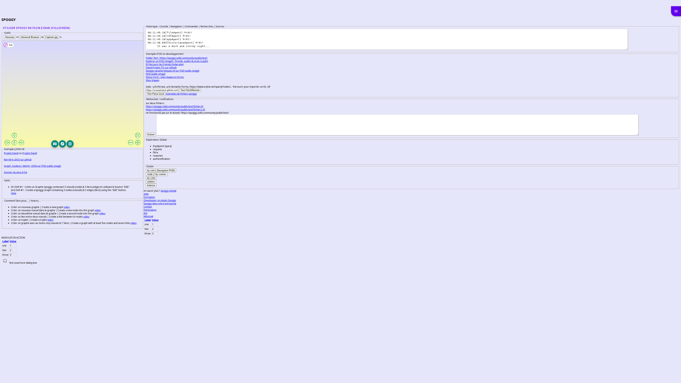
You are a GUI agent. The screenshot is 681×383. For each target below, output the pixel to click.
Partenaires (150, 210)
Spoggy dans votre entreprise (160, 203)
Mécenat (148, 216)
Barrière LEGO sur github (18, 159)
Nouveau (9, 37)
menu (676, 11)
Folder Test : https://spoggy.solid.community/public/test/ (176, 58)
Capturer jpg (51, 37)
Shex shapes (152, 80)
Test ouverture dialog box (23, 262)
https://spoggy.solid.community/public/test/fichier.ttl (174, 106)
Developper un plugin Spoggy (160, 200)
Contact (148, 206)
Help (13, 193)
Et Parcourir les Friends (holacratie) (165, 64)
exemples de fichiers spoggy (181, 93)
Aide (146, 194)
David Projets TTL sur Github (161, 67)
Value (155, 220)
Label (148, 220)
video (67, 207)
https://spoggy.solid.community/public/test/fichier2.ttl (175, 109)
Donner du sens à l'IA (15, 172)
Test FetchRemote (190, 90)
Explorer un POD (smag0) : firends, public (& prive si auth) (177, 61)
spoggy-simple (168, 190)
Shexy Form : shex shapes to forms (165, 77)
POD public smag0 (155, 74)
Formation (149, 197)
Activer (150, 134)
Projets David (11, 153)
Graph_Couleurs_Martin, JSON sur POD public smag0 (32, 166)
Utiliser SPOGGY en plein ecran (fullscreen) (36, 28)
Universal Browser (30, 37)
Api (145, 213)
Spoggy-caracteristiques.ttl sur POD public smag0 (172, 70)
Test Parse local (155, 94)
